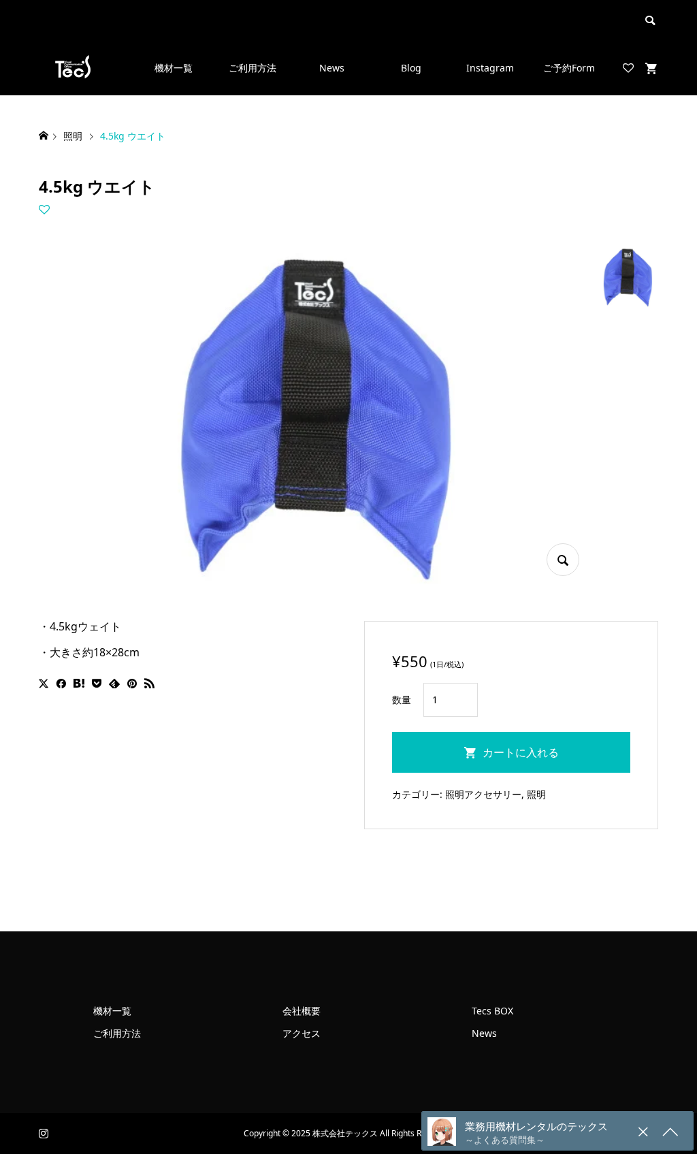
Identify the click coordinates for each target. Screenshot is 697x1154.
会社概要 (301, 1010)
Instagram (490, 67)
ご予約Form (569, 67)
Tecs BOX (492, 1010)
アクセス (301, 1033)
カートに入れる (521, 752)
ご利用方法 (252, 67)
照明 (536, 794)
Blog (411, 67)
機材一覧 (174, 67)
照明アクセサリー (483, 794)
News (331, 67)
